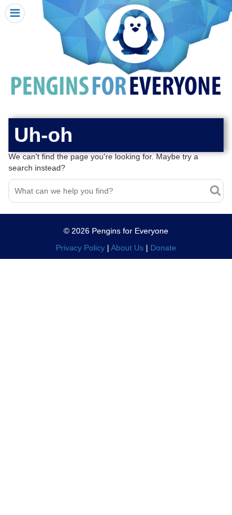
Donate (163, 247)
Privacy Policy (80, 247)
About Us (127, 247)
